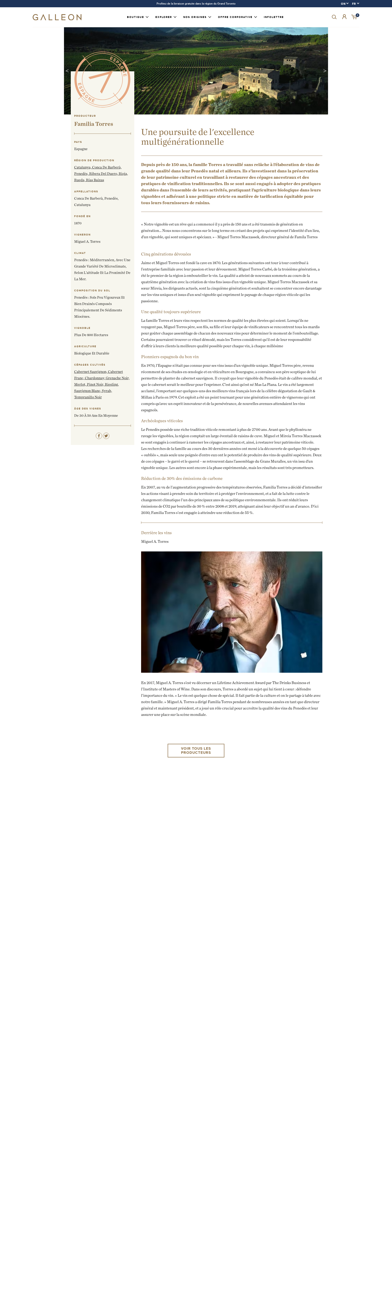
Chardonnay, (95, 378)
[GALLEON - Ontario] (57, 19)
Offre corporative (235, 17)
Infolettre (274, 17)
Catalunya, (83, 167)
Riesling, (112, 384)
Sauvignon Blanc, (88, 391)
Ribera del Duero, (104, 173)
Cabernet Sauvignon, (91, 372)
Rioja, (123, 173)
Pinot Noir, (96, 384)
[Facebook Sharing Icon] (99, 436)
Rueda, (80, 180)
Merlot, (80, 384)
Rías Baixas (95, 180)
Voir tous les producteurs (196, 751)
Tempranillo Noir (88, 397)
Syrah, (107, 391)
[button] (354, 17)
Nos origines (195, 17)
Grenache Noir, (118, 378)
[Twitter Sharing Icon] (106, 436)
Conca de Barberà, (107, 167)
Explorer (163, 17)
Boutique (135, 17)
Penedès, (81, 173)
